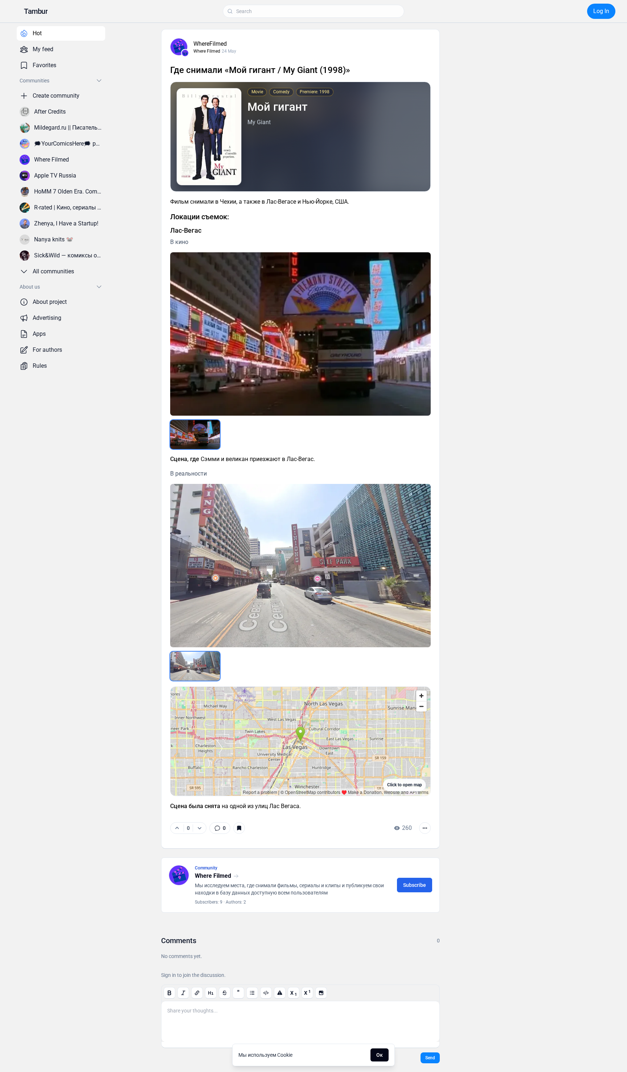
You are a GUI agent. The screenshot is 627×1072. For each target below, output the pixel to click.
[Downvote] (199, 828)
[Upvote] (177, 828)
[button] (36, 11)
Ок (379, 1055)
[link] (219, 828)
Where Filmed (206, 51)
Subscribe (414, 885)
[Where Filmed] (185, 53)
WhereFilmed (210, 43)
